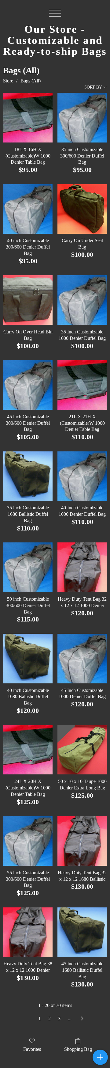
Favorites (32, 1049)
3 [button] (59, 1018)
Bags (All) (30, 80)
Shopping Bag (78, 1049)
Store (8, 80)
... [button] (70, 1018)
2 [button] (49, 1018)
